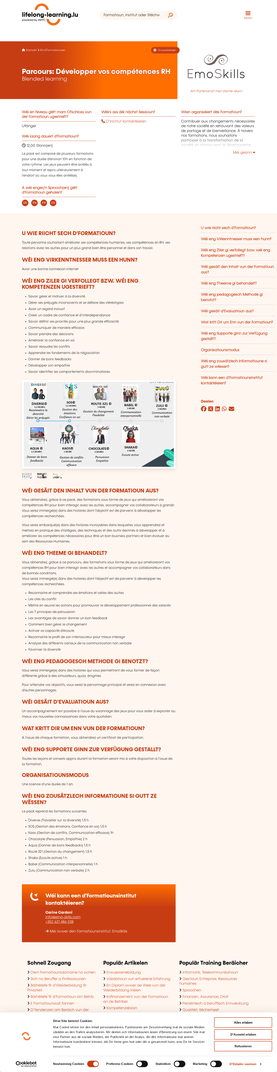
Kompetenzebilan (121, 1008)
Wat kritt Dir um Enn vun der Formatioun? (237, 322)
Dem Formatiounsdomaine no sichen (63, 972)
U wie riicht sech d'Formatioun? (228, 228)
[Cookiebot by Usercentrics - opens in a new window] (26, 1064)
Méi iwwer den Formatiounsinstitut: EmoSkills (88, 931)
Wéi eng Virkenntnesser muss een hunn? (236, 239)
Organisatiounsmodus (220, 350)
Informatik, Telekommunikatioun (210, 972)
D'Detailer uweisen (243, 1064)
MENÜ (248, 18)
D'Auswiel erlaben (243, 1034)
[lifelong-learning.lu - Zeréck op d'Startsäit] (50, 15)
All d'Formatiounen (52, 50)
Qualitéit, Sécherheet (201, 1010)
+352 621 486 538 (59, 922)
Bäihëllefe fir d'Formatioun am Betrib (62, 997)
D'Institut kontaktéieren (125, 121)
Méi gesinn (243, 153)
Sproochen (192, 990)
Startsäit (31, 50)
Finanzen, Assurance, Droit (206, 997)
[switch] (142, 1064)
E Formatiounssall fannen (52, 1003)
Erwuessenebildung (123, 972)
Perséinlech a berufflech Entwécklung (216, 1003)
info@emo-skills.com (63, 917)
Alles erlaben (243, 1022)
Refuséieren (243, 1046)
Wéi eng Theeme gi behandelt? (229, 283)
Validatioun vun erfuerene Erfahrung (138, 979)
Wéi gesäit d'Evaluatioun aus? (227, 311)
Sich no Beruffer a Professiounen (58, 979)
